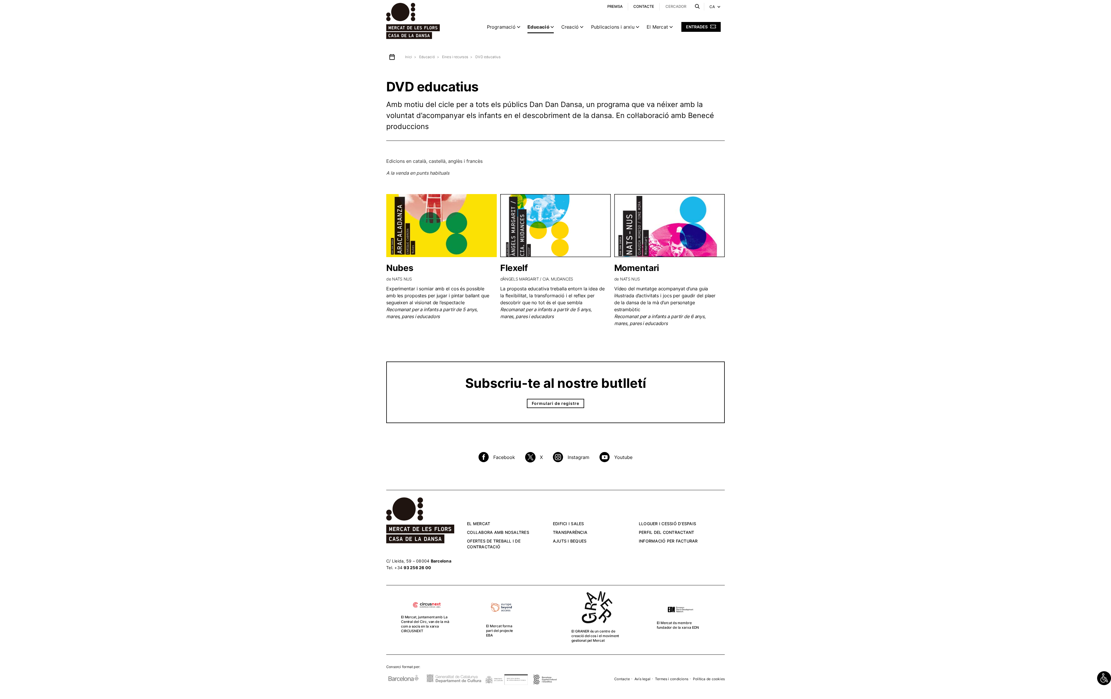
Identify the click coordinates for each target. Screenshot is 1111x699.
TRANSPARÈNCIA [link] (570, 532)
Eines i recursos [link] (455, 57)
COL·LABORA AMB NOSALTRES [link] (498, 532)
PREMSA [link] (615, 6)
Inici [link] (408, 57)
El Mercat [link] (657, 27)
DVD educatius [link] (488, 57)
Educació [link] (538, 27)
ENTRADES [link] (697, 26)
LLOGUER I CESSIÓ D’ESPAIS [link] (667, 523)
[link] (1104, 678)
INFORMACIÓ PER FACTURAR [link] (668, 540)
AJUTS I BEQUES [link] (570, 540)
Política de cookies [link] (709, 679)
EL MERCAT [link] (478, 523)
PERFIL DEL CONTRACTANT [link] (666, 532)
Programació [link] (501, 27)
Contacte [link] (622, 679)
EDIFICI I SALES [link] (568, 523)
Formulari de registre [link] (555, 403)
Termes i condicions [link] (671, 679)
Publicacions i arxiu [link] (612, 27)
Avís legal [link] (642, 679)
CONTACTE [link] (643, 6)
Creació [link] (570, 27)
